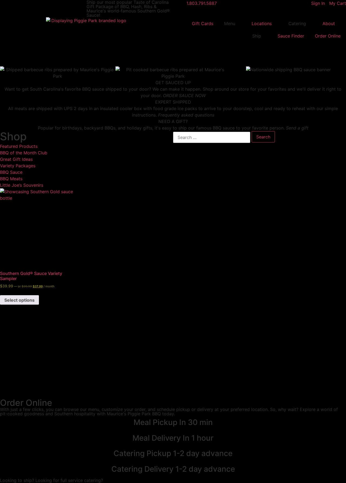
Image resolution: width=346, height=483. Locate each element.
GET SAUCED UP (173, 82)
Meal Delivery (173, 438)
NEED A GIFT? (173, 121)
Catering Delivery (173, 469)
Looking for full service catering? (69, 480)
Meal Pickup (173, 422)
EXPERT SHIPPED (173, 102)
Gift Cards (202, 23)
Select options (19, 300)
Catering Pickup (173, 453)
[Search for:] (211, 137)
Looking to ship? (17, 480)
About (328, 23)
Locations (262, 23)
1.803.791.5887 (202, 3)
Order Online (328, 36)
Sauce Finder (291, 36)
